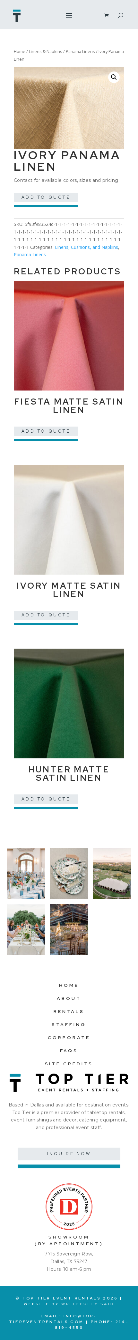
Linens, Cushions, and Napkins (86, 247)
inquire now (69, 1154)
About (69, 998)
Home (19, 51)
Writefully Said (87, 1303)
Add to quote (46, 197)
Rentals (69, 1011)
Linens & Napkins (45, 51)
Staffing (69, 1024)
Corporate (69, 1037)
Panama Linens (80, 51)
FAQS (69, 1050)
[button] (114, 77)
